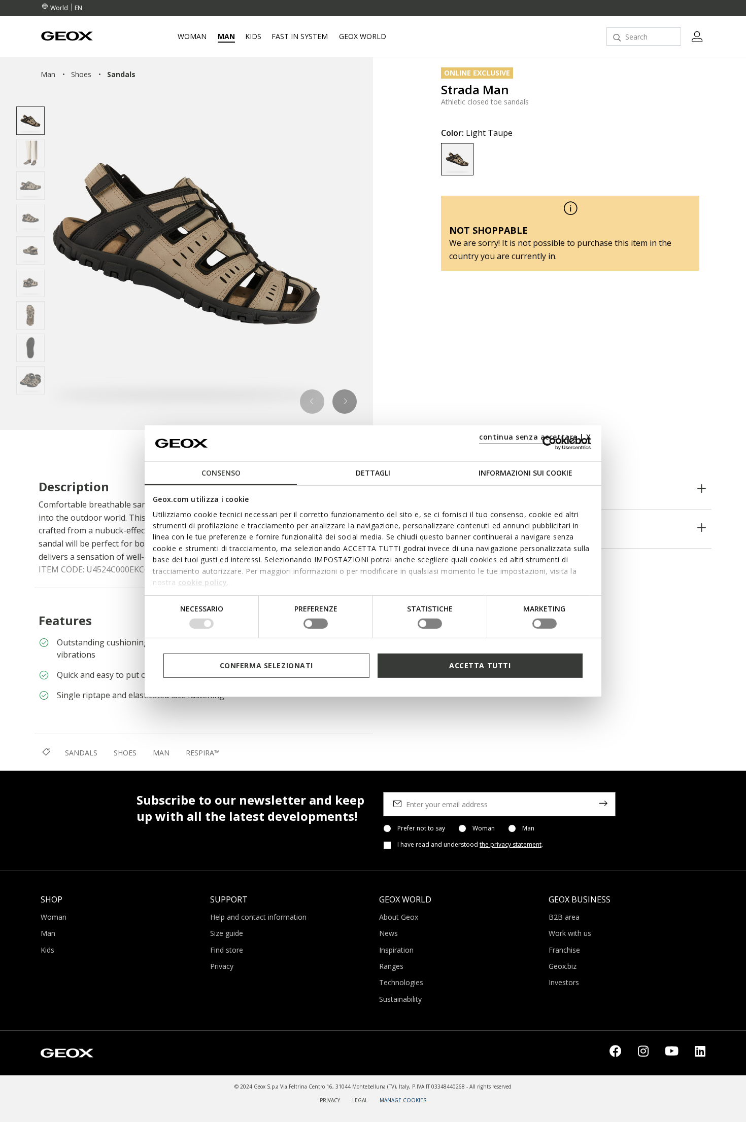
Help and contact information (258, 917)
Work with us (570, 933)
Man (528, 828)
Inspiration (396, 950)
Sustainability (400, 999)
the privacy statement (510, 844)
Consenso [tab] (221, 473)
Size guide (226, 933)
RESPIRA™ (203, 752)
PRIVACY (330, 1100)
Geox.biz (563, 966)
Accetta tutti (480, 665)
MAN (161, 752)
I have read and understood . (470, 845)
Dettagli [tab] (373, 473)
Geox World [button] (362, 36)
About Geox (398, 917)
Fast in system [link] (300, 36)
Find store (226, 950)
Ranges (391, 966)
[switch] (315, 624)
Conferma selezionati (266, 665)
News (388, 933)
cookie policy (202, 582)
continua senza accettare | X (535, 437)
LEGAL (359, 1100)
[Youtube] (672, 1053)
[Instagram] (643, 1053)
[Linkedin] (700, 1053)
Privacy (221, 966)
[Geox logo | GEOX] (67, 1052)
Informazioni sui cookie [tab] (525, 473)
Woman (483, 828)
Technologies (401, 982)
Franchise (564, 950)
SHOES (125, 752)
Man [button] (226, 36)
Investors (564, 982)
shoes (81, 74)
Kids (47, 950)
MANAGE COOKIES (403, 1100)
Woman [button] (192, 36)
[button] (312, 401)
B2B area (564, 917)
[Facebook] (615, 1053)
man (48, 74)
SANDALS (81, 752)
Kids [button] (253, 36)
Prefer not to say (421, 828)
